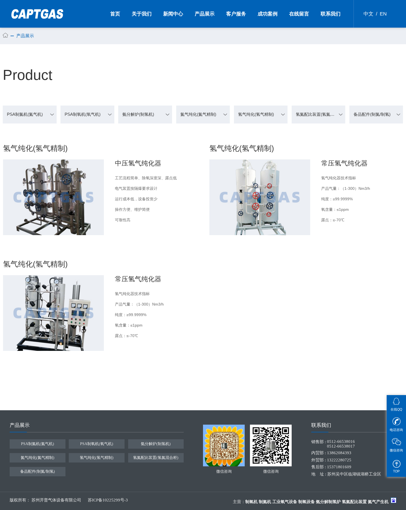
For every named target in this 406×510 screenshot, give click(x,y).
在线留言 (299, 14)
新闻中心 (173, 14)
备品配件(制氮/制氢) (372, 114)
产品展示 (205, 14)
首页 (115, 14)
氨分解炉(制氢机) (138, 114)
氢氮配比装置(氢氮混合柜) (320, 114)
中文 (368, 14)
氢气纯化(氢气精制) (256, 114)
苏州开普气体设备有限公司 (56, 500)
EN (383, 14)
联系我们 (331, 14)
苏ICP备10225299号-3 (108, 500)
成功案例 (268, 14)
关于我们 (142, 14)
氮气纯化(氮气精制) (198, 114)
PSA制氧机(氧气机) (83, 114)
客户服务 (236, 14)
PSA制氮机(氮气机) (25, 114)
